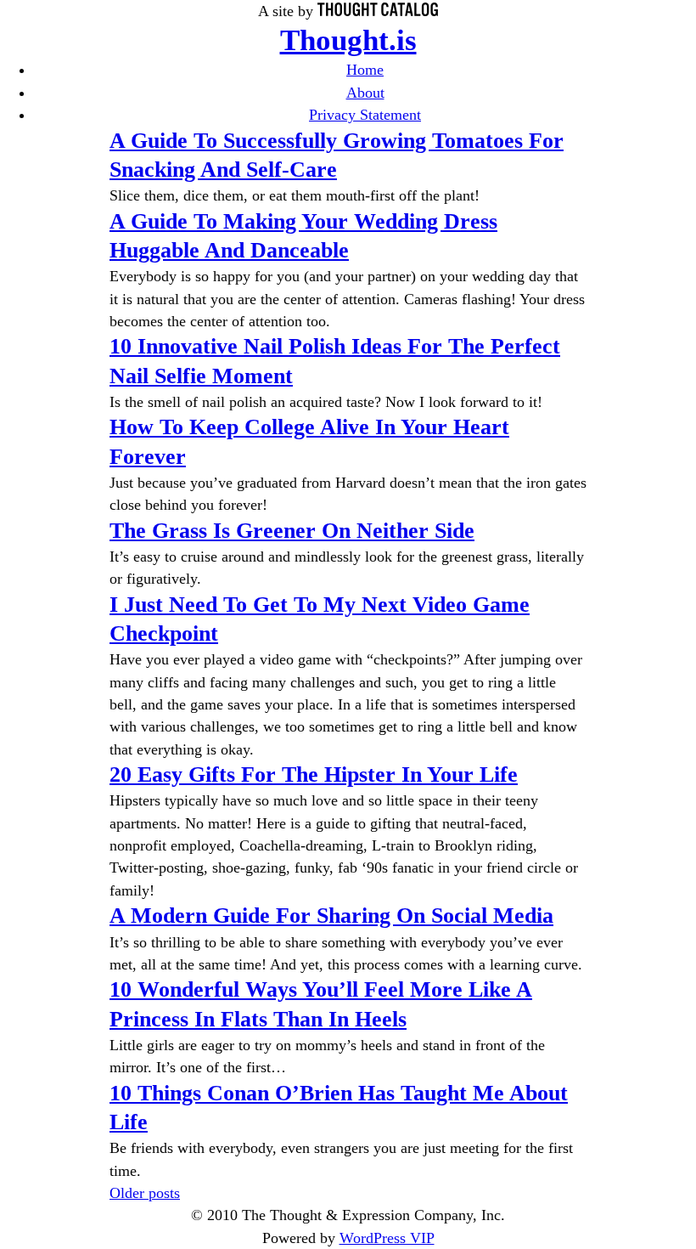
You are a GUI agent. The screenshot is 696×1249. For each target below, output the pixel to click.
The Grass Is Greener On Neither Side (291, 530)
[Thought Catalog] (377, 11)
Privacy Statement (365, 114)
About (365, 92)
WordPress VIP (387, 1237)
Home (365, 69)
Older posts (144, 1192)
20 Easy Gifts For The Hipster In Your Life (313, 774)
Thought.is (348, 40)
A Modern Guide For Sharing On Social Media (331, 915)
